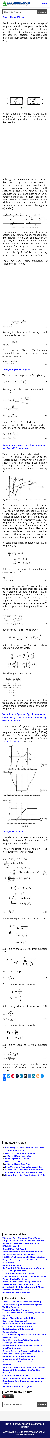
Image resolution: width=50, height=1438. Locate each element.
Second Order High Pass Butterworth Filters (23, 1287)
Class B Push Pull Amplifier (15, 1249)
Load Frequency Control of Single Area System (24, 1276)
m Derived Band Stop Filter (18, 1164)
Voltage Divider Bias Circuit (15, 1279)
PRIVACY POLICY (21, 1424)
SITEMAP (25, 1427)
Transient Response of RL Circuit (18, 1273)
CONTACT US (37, 1424)
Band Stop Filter (13, 1161)
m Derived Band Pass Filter (18, 1156)
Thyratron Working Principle (15, 1310)
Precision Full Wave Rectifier (16, 1292)
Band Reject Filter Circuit (17, 1159)
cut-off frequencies (12, 740)
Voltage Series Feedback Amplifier (18, 1254)
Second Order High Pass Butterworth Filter (25, 1175)
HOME (8, 1424)
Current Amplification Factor (15, 1375)
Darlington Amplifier (11, 1265)
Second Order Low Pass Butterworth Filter (25, 1169)
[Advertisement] (25, 70)
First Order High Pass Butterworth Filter (24, 1172)
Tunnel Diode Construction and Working (21, 1302)
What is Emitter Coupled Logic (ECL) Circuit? (23, 1367)
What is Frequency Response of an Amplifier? (24, 1378)
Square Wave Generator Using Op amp (20, 1243)
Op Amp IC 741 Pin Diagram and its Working (23, 1268)
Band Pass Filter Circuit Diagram (20, 1153)
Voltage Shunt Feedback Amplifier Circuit (21, 1282)
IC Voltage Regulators (12, 1343)
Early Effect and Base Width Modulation (21, 1340)
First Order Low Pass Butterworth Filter (23, 1167)
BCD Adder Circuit (11, 1246)
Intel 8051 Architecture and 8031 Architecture (23, 1257)
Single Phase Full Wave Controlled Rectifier (23, 1241)
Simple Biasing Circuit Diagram (17, 1386)
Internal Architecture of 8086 (15, 1290)
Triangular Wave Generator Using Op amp (22, 1238)
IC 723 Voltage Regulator (14, 1271)
